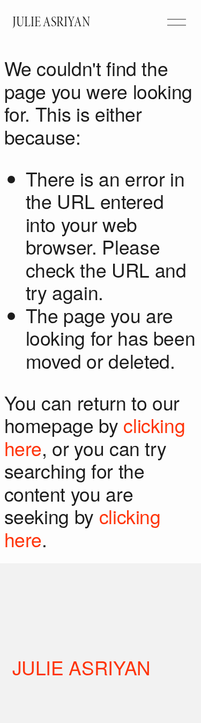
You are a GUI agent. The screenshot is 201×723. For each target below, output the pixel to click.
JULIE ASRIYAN (51, 22)
